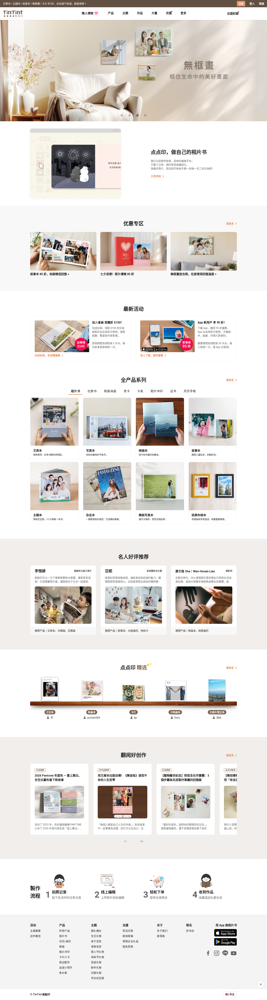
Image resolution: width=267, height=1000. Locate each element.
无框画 (71, 630)
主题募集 (35, 930)
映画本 (192, 630)
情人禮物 (87, 13)
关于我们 (162, 930)
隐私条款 (128, 946)
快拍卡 (144, 630)
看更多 (230, 223)
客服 (261, 3)
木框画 (61, 630)
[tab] (111, 14)
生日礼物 (96, 936)
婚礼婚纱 (96, 930)
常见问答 (128, 930)
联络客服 (128, 936)
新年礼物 (96, 967)
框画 (61, 946)
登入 (252, 3)
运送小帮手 (65, 967)
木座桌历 (133, 630)
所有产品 (64, 930)
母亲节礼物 (97, 957)
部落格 (161, 936)
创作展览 (35, 936)
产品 (111, 13)
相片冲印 (64, 951)
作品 (140, 13)
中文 (231, 994)
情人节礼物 (97, 951)
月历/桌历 (65, 941)
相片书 (63, 936)
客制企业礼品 (130, 941)
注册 (241, 3)
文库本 (51, 630)
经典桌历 (203, 630)
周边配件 (64, 962)
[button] (50, 690)
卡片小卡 (64, 957)
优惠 (169, 13)
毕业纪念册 (97, 978)
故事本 (121, 630)
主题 (125, 13)
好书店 (190, 930)
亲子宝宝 (96, 941)
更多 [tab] (183, 13)
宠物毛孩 (96, 946)
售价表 (63, 972)
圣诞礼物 (96, 962)
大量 (154, 13)
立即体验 (156, 176)
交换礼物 (96, 972)
